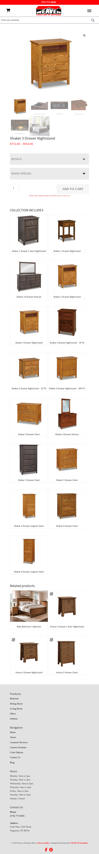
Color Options (16, 752)
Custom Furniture (18, 747)
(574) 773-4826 (17, 816)
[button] (84, 35)
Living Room (16, 708)
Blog (12, 762)
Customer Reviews (19, 742)
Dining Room (16, 703)
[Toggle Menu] (89, 10)
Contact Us (15, 757)
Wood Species (21, 173)
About (13, 737)
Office (13, 713)
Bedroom (14, 698)
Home (13, 732)
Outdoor (14, 718)
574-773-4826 (48, 2)
